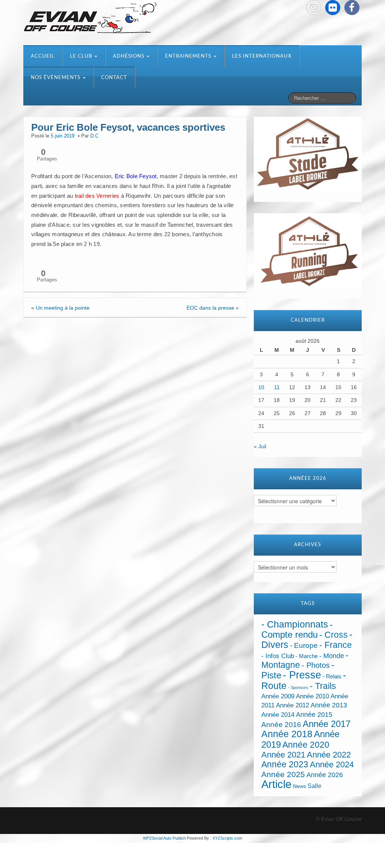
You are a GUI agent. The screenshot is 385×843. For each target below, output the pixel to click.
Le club (82, 56)
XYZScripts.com (227, 838)
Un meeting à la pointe (62, 308)
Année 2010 (312, 696)
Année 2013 (329, 705)
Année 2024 (332, 764)
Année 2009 (277, 696)
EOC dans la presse (210, 308)
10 (261, 387)
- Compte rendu (297, 629)
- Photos (316, 665)
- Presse (302, 675)
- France (335, 645)
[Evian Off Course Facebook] (351, 7)
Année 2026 (324, 775)
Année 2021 (283, 754)
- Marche (307, 656)
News (299, 786)
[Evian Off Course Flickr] (332, 7)
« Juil (260, 446)
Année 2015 (314, 714)
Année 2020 (305, 745)
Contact (114, 77)
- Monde (331, 656)
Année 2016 (281, 724)
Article (276, 784)
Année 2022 (329, 754)
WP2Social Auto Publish (164, 838)
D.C (94, 136)
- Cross (333, 635)
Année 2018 (286, 734)
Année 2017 (326, 724)
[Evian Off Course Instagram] (313, 7)
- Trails (323, 686)
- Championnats (294, 624)
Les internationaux (261, 56)
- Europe (304, 645)
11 (277, 387)
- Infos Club (277, 656)
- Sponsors (298, 687)
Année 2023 (284, 764)
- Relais (332, 676)
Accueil (43, 56)
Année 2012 (292, 705)
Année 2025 (283, 774)
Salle (314, 785)
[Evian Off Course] (90, 18)
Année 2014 (277, 714)
